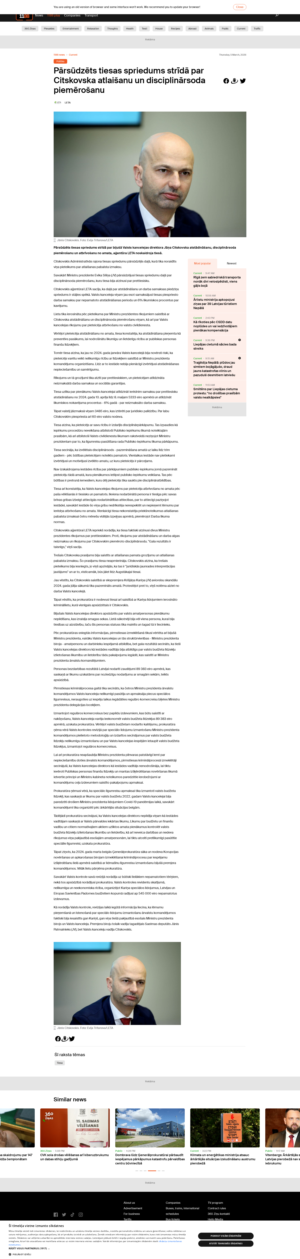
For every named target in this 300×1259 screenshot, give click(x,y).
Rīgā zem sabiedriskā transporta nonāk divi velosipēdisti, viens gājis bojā (217, 281)
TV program (215, 1203)
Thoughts (112, 28)
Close (239, 7)
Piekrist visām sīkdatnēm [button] (226, 1235)
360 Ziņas (30, 28)
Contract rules (217, 1208)
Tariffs (127, 1219)
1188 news (59, 54)
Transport (91, 15)
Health (130, 28)
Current (241, 28)
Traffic (257, 28)
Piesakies (49, 28)
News (39, 15)
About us (129, 1203)
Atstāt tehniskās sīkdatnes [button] (226, 1243)
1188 (61, 1203)
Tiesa (60, 1062)
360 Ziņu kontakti (219, 1214)
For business (132, 1214)
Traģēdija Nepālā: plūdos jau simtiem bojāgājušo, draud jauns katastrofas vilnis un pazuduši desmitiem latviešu (214, 369)
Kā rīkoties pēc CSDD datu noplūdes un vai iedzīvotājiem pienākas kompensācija (215, 326)
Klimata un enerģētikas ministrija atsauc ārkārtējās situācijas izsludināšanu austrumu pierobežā (147, 1159)
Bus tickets (173, 1219)
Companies (72, 15)
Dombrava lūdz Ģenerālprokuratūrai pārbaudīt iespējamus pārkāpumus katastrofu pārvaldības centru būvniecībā (75, 1159)
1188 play (53, 15)
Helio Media (215, 1219)
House (159, 28)
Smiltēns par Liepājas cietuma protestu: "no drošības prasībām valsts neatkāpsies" (216, 393)
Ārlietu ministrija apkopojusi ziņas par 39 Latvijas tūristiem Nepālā (215, 304)
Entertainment (71, 28)
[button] (136, 1170)
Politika (60, 61)
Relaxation (93, 28)
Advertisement (133, 1208)
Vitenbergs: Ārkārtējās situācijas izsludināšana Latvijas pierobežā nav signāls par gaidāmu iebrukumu (224, 1159)
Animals (209, 28)
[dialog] (150, 1240)
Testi (144, 28)
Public (225, 28)
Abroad (192, 28)
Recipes (175, 28)
